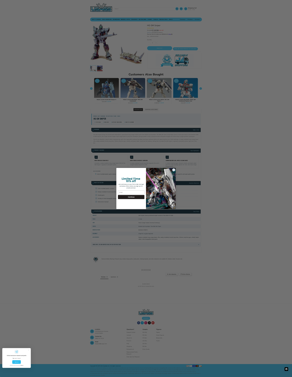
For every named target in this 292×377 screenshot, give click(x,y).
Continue (131, 197)
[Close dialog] (173, 170)
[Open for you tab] (286, 369)
